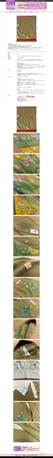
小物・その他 (41, 454)
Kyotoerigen (25, 457)
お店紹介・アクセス (18, 455)
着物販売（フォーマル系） (27, 454)
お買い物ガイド (24, 455)
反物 (37, 454)
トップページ (12, 454)
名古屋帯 (34, 454)
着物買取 (32, 455)
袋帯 (32, 454)
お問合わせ (36, 455)
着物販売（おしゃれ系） (18, 454)
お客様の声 (28, 455)
